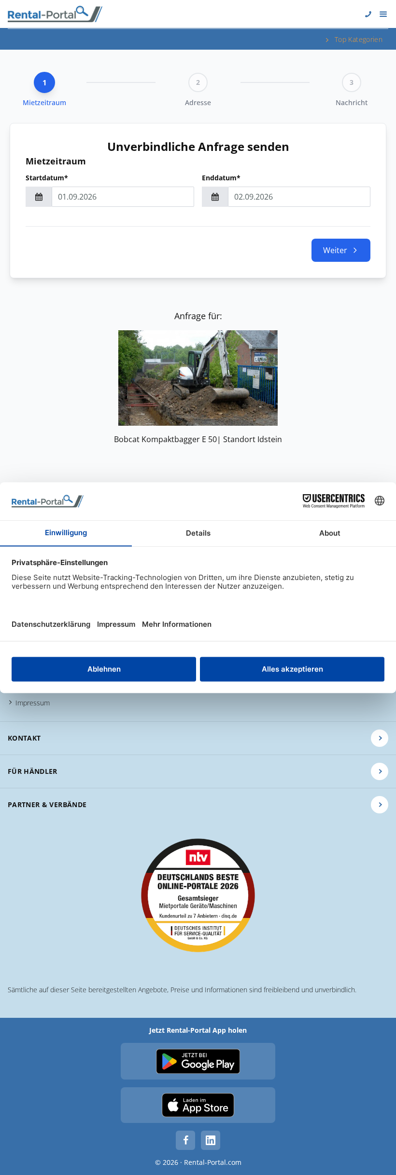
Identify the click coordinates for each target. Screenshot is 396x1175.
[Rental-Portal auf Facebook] (185, 1140)
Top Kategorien (358, 39)
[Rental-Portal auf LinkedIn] (210, 1140)
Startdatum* (47, 177)
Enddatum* (221, 177)
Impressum (32, 702)
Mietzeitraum (56, 161)
